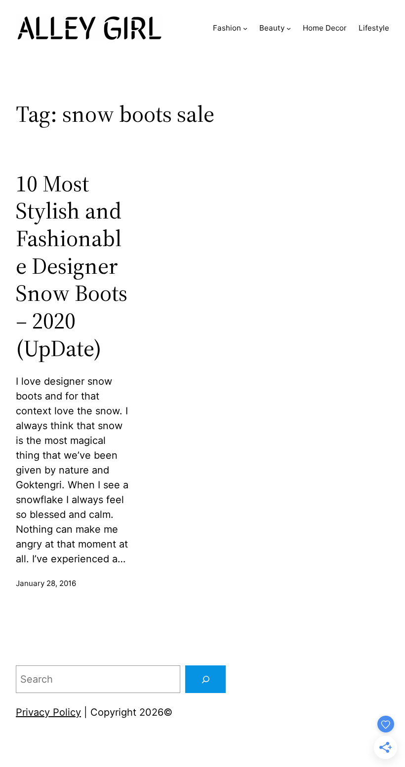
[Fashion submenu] (245, 28)
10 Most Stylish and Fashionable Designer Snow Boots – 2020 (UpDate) (71, 266)
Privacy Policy (48, 712)
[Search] (205, 679)
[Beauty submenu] (288, 28)
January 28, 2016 (46, 583)
